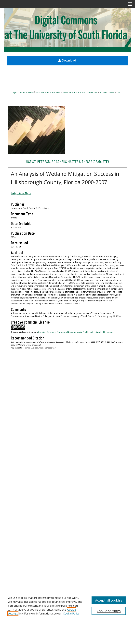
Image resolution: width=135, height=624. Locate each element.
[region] (67, 605)
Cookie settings (109, 611)
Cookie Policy (71, 613)
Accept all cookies (108, 600)
